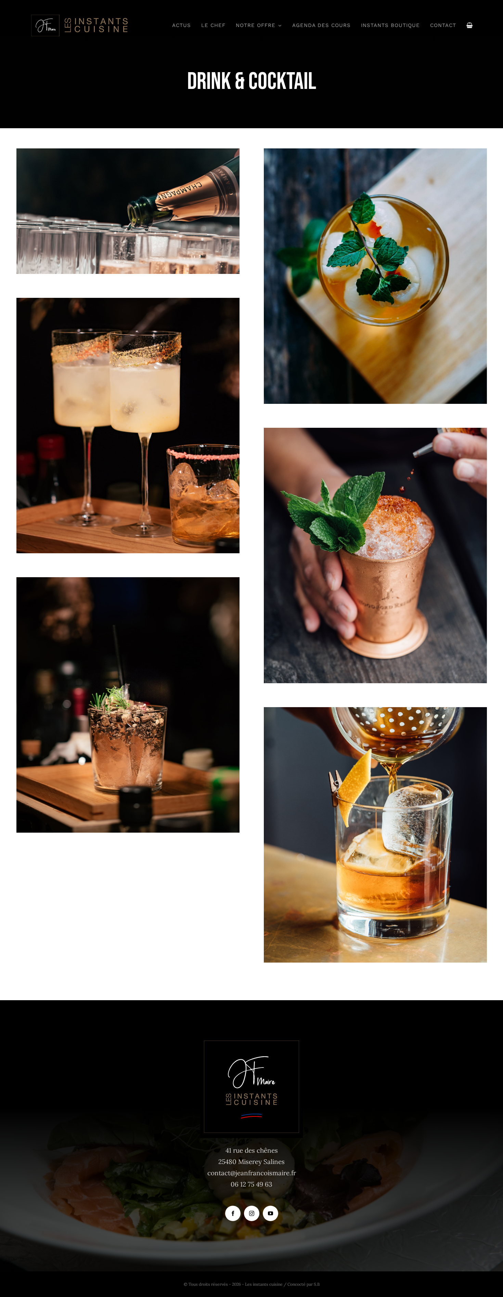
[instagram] (251, 1213)
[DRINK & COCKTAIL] (128, 211)
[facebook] (233, 1213)
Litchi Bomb (375, 264)
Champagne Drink (128, 199)
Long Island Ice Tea (375, 544)
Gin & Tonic (128, 693)
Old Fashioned (375, 823)
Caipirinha (128, 414)
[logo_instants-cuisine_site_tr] (79, 17)
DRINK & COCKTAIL (127, 224)
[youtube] (270, 1213)
